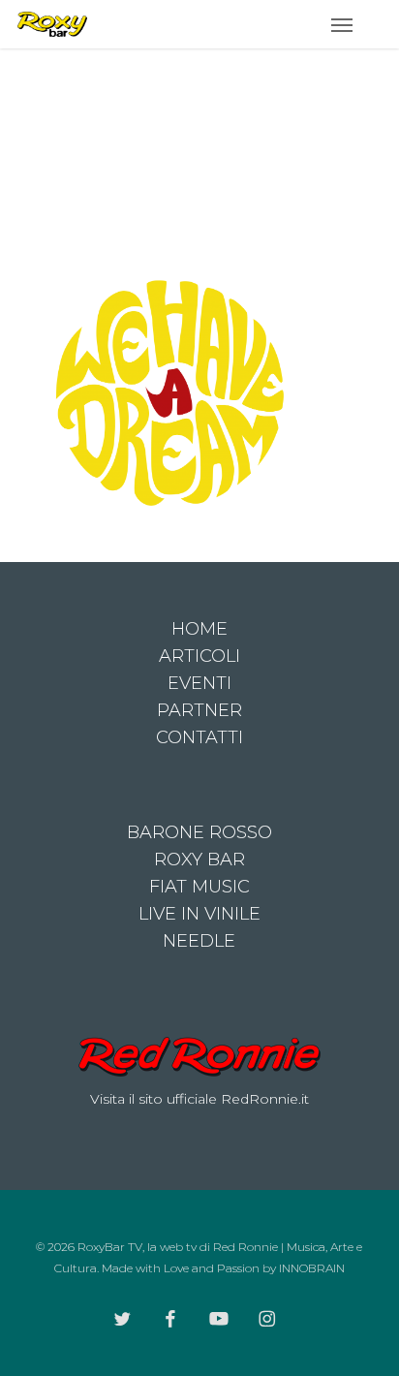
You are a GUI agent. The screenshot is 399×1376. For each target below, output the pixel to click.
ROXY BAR (199, 859)
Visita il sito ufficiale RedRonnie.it (199, 1099)
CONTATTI (199, 737)
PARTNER (199, 710)
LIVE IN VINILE (199, 913)
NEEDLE (199, 941)
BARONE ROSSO (199, 832)
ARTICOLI (199, 656)
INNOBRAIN (312, 1268)
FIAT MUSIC (199, 886)
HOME (199, 629)
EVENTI (199, 683)
